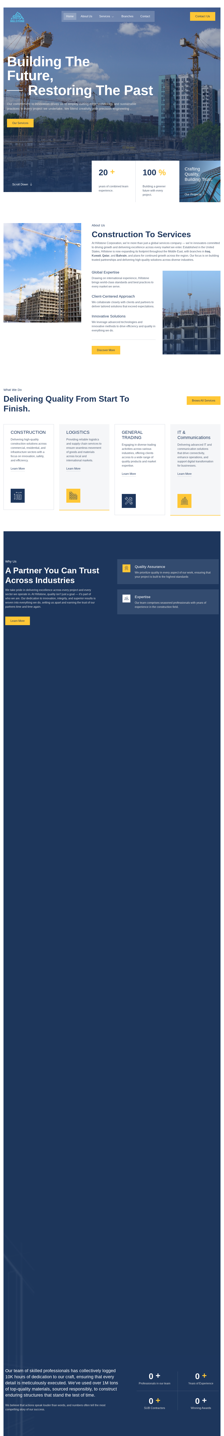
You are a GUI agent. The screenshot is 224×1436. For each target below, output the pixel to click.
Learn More (18, 468)
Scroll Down (20, 184)
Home (70, 16)
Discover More (106, 350)
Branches (127, 16)
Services (104, 16)
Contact (145, 16)
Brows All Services (203, 400)
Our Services (20, 123)
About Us (86, 16)
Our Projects (193, 194)
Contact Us (202, 16)
